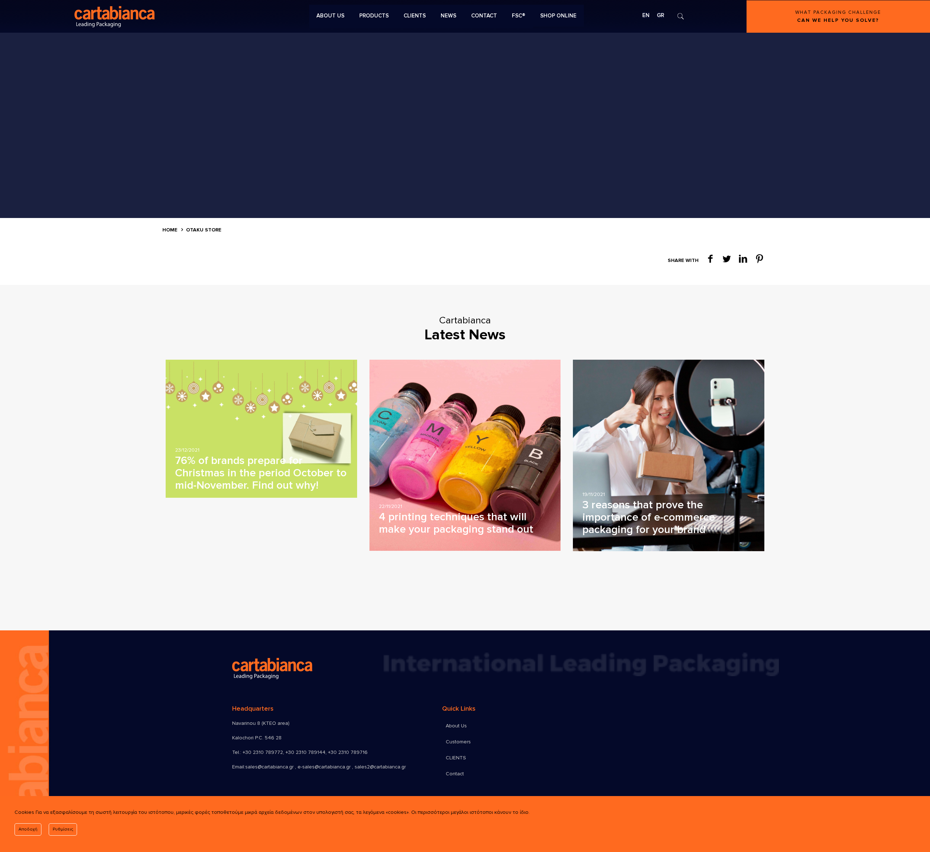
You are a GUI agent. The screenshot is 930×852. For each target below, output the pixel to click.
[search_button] (680, 16)
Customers (458, 742)
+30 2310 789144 (306, 752)
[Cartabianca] (186, 16)
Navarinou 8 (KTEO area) (261, 723)
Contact (455, 774)
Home (169, 230)
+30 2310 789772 (263, 752)
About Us (456, 726)
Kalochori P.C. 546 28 (257, 738)
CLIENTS (456, 758)
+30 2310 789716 (348, 752)
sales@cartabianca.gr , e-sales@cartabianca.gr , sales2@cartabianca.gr (325, 767)
